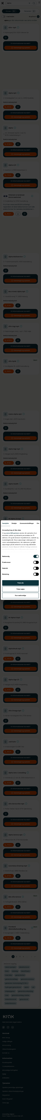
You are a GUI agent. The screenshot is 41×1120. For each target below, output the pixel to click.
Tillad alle (20, 583)
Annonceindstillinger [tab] (27, 523)
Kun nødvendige (20, 595)
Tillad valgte (20, 589)
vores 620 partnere (12, 533)
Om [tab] (38, 523)
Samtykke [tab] (5, 523)
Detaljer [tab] (14, 523)
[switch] (36, 562)
